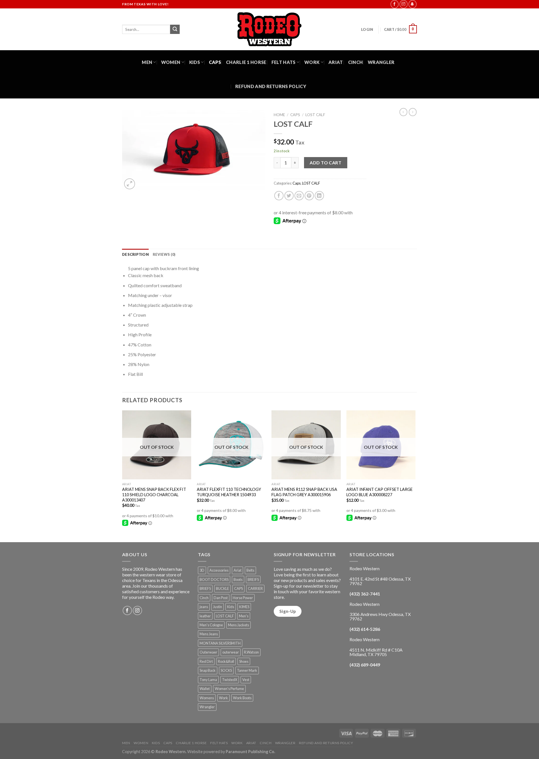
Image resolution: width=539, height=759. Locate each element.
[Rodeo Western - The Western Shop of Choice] (269, 29)
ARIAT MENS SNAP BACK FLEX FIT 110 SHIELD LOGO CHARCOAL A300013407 (154, 494)
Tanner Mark (247, 670)
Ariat (335, 62)
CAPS (238, 588)
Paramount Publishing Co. (250, 751)
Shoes (243, 661)
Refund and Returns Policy (270, 86)
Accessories (219, 570)
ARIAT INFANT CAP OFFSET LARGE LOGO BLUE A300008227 (379, 492)
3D (202, 570)
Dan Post (221, 597)
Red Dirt (206, 661)
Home (279, 114)
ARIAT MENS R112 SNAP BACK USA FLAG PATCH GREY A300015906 (304, 492)
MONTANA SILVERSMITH (220, 643)
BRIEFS (205, 588)
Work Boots (242, 698)
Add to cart (325, 162)
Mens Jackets (238, 625)
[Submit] (175, 29)
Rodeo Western (171, 751)
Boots (238, 579)
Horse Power (243, 597)
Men (147, 62)
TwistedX (229, 679)
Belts (250, 570)
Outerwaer (208, 652)
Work (311, 62)
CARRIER (255, 588)
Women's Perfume (229, 688)
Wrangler (381, 62)
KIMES (244, 606)
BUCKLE (222, 588)
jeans (204, 606)
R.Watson (251, 652)
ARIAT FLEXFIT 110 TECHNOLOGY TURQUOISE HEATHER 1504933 (229, 492)
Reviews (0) (164, 254)
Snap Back (208, 670)
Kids (194, 62)
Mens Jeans (209, 634)
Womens (207, 698)
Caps (215, 62)
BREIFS (253, 579)
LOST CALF (315, 114)
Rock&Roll (226, 661)
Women (171, 62)
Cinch (355, 62)
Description (135, 254)
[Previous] (122, 476)
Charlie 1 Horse (246, 62)
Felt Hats (283, 62)
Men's (243, 616)
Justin (217, 606)
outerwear (230, 652)
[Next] (415, 476)
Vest (245, 679)
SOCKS (226, 670)
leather (205, 616)
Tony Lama (208, 679)
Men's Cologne (211, 625)
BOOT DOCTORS (214, 579)
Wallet (205, 688)
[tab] (135, 254)
